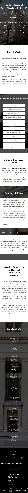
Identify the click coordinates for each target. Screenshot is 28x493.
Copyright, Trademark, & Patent (14, 132)
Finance (14, 136)
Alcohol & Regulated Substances (14, 109)
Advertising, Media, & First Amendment (14, 105)
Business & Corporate (14, 121)
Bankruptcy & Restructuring (14, 113)
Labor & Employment (14, 144)
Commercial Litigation (14, 128)
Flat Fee (17, 232)
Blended (24, 231)
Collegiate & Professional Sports (14, 124)
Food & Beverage (14, 140)
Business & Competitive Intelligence (14, 117)
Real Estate (14, 147)
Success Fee (10, 232)
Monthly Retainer (3, 232)
